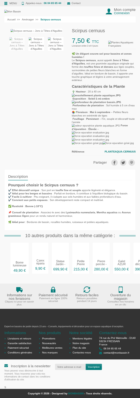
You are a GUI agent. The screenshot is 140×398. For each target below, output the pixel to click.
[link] (114, 162)
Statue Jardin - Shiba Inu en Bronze (60, 266)
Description (18, 176)
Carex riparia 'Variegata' (40, 263)
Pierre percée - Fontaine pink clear (101, 266)
